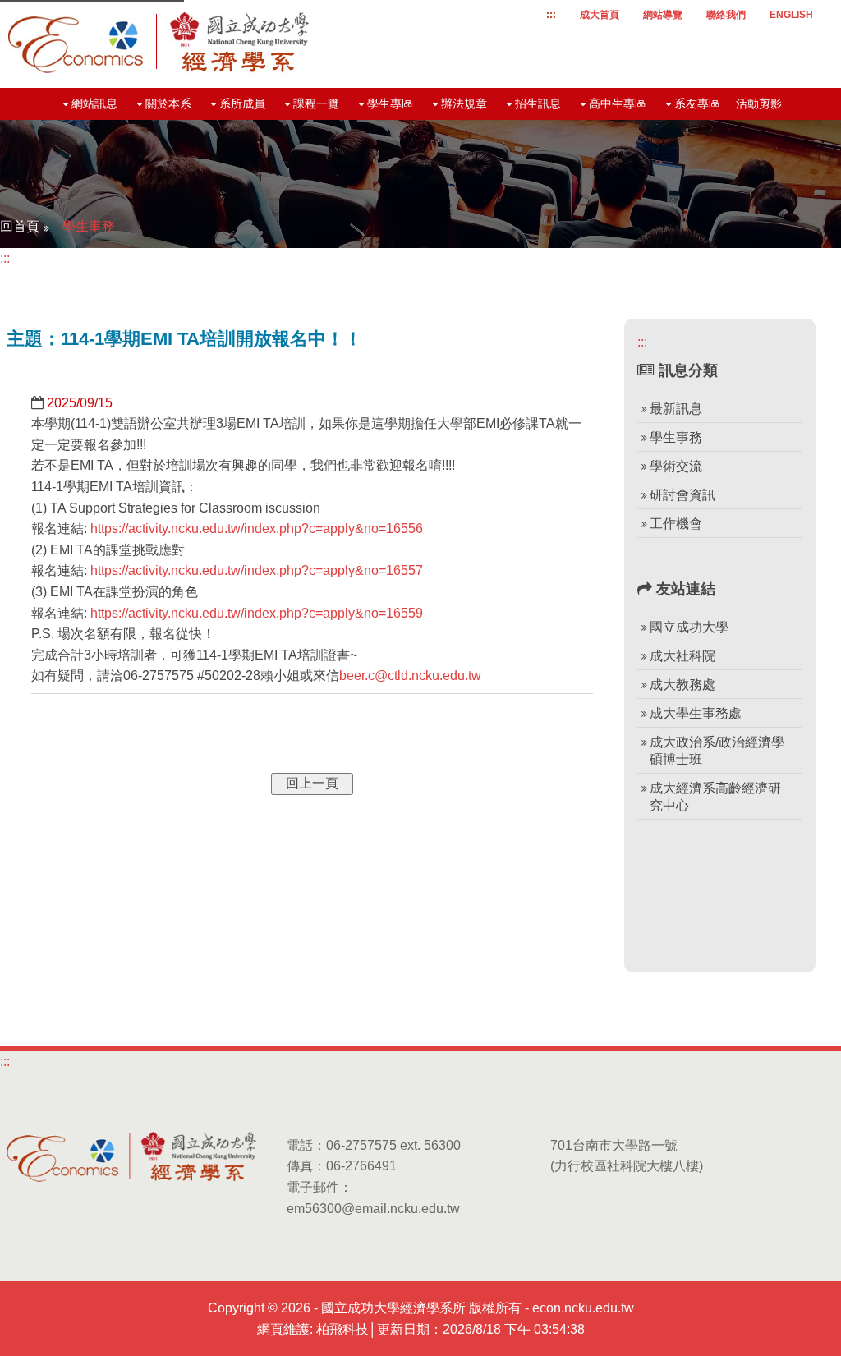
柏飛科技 (342, 1329)
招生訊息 (538, 103)
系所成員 (242, 103)
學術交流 (676, 466)
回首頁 (19, 226)
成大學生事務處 (696, 713)
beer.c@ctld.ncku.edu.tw (410, 676)
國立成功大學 (689, 627)
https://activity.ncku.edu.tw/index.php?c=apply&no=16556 (256, 529)
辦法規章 (464, 103)
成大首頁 (599, 15)
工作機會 (676, 524)
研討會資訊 (682, 495)
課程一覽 (316, 103)
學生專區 (390, 103)
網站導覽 (662, 15)
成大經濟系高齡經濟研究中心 (715, 796)
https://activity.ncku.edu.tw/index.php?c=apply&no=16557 (256, 570)
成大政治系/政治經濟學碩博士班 (717, 750)
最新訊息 (676, 409)
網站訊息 (94, 103)
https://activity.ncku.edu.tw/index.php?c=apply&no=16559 (256, 613)
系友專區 (697, 103)
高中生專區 (617, 103)
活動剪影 (759, 103)
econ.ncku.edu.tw (583, 1308)
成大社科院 (682, 656)
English (791, 15)
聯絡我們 (726, 15)
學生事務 (88, 226)
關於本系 (168, 103)
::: (551, 15)
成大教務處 (682, 685)
